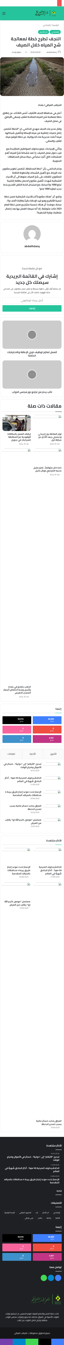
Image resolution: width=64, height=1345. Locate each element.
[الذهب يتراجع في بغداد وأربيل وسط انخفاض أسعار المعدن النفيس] (16, 566)
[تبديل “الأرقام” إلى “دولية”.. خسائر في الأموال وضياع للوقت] (52, 768)
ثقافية (57, 1218)
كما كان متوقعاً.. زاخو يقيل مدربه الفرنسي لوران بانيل (47, 469)
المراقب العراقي (20, 1333)
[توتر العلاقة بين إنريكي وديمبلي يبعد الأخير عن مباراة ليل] (47, 423)
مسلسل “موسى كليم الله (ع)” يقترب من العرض (23, 821)
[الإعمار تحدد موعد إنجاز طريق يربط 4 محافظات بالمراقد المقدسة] (52, 796)
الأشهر (53, 754)
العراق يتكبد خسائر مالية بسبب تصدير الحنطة (25, 807)
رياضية (49, 1218)
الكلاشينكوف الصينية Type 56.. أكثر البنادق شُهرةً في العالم (23, 779)
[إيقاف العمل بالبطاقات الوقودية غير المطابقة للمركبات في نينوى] (16, 423)
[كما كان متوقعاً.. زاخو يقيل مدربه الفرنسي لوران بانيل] (47, 457)
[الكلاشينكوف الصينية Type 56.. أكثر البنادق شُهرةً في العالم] (52, 782)
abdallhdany (52, 52)
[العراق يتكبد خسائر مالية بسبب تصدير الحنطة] (52, 810)
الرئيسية (55, 25)
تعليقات (11, 754)
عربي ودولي (29, 1218)
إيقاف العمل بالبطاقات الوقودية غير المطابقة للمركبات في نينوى (19, 437)
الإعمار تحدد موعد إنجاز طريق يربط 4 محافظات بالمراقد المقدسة (23, 793)
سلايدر (40, 1218)
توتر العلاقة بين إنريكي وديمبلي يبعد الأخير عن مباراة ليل (50, 437)
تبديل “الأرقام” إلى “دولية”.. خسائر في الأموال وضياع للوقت (22, 765)
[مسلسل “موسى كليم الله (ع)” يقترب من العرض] (52, 824)
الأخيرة (33, 754)
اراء (37, 1212)
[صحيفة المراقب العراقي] (45, 13)
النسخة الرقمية (10, 1212)
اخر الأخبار (43, 32)
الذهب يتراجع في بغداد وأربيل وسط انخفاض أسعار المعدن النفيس (17, 690)
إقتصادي (46, 25)
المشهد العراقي (25, 1212)
